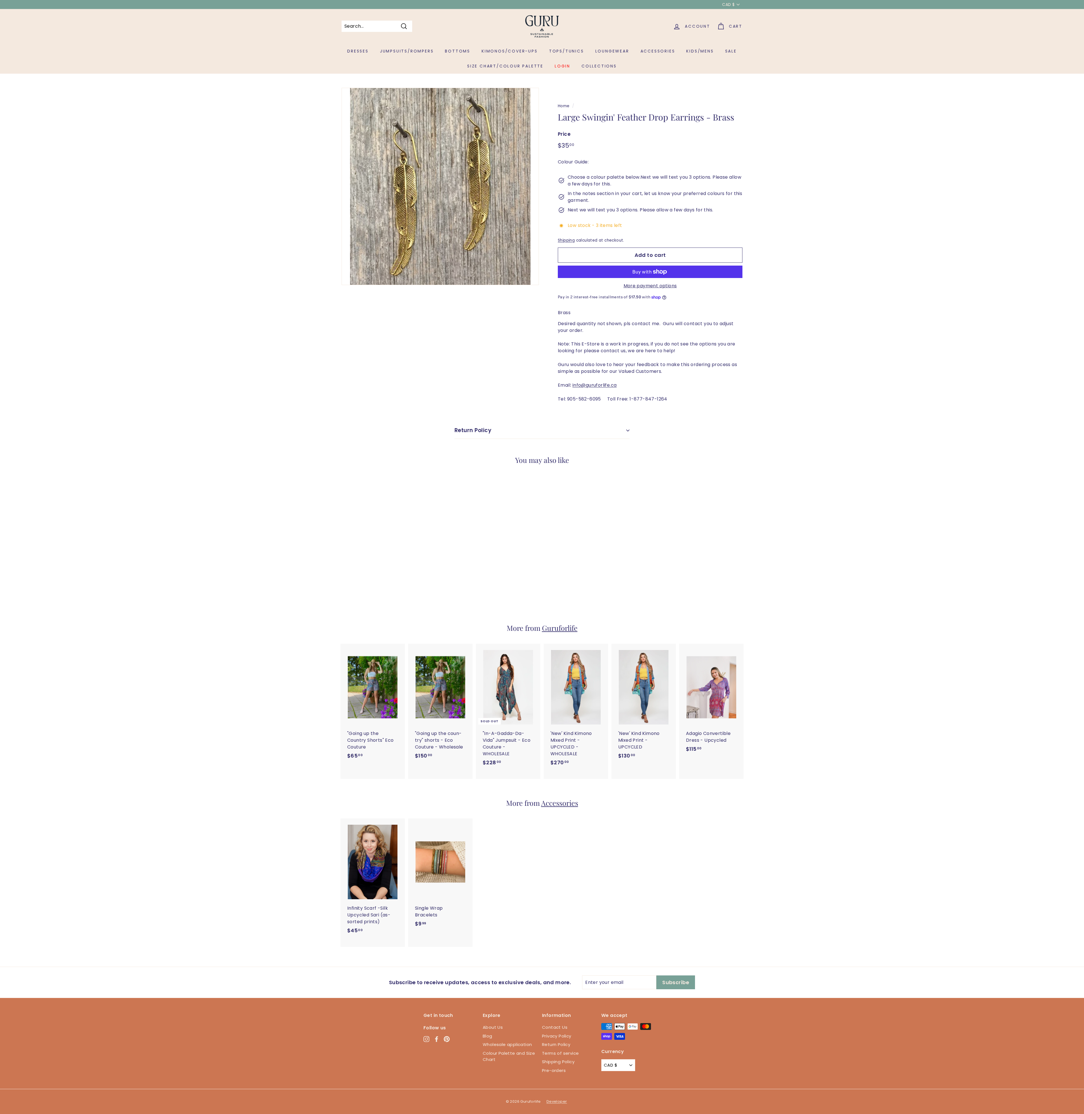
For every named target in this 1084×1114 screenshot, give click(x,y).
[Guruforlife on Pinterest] (447, 1039)
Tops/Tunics (566, 51)
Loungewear (612, 51)
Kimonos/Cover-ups (510, 51)
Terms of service (560, 1053)
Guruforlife (560, 627)
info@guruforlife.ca (594, 385)
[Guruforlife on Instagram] (426, 1039)
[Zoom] (440, 186)
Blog (487, 1036)
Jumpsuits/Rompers (407, 51)
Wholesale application (507, 1044)
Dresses (358, 51)
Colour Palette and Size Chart (509, 1056)
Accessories (658, 51)
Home (564, 106)
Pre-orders (554, 1070)
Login (562, 66)
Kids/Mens (700, 51)
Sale (731, 51)
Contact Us (554, 1027)
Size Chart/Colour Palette (505, 66)
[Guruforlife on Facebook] (437, 1039)
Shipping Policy (558, 1062)
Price (564, 134)
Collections (599, 66)
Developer (557, 1101)
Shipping (566, 240)
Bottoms (457, 51)
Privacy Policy (556, 1036)
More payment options (650, 286)
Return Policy (472, 430)
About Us (493, 1027)
